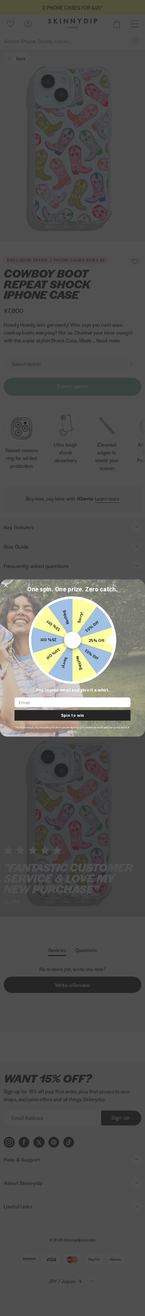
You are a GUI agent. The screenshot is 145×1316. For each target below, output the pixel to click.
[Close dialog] (6, 585)
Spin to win (72, 715)
